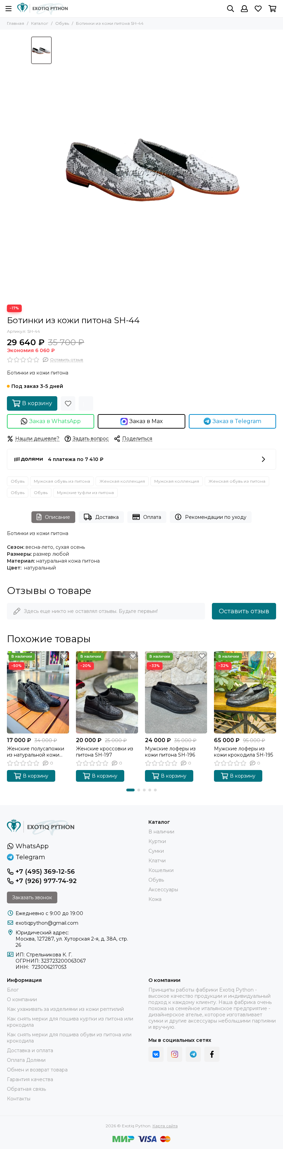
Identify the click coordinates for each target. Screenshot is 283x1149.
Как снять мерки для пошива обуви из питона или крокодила (69, 1038)
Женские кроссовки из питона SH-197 (104, 752)
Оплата (152, 517)
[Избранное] (68, 403)
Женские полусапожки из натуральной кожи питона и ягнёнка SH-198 (38, 752)
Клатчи (157, 861)
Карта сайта (165, 1125)
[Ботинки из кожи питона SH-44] (153, 167)
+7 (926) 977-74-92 (46, 881)
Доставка (107, 517)
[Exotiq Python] (42, 8)
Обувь (62, 23)
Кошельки (161, 870)
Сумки (156, 851)
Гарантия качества (30, 1079)
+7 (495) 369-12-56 (45, 871)
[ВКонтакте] (156, 1054)
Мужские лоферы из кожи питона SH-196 (170, 752)
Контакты (18, 1099)
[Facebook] (211, 1054)
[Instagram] (174, 1054)
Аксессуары (163, 889)
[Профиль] (244, 8)
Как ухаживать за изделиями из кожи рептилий (65, 1009)
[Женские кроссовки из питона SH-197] (107, 692)
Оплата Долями (26, 1060)
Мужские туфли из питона (85, 492)
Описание (57, 517)
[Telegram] (193, 1054)
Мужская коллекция (176, 481)
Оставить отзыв (244, 611)
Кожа (155, 899)
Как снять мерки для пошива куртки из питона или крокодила (70, 1022)
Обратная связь (26, 1089)
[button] (130, 790)
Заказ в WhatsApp (55, 421)
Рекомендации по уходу (215, 517)
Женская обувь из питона (236, 481)
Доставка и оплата (30, 1050)
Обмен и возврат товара (37, 1070)
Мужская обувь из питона (62, 481)
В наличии (161, 832)
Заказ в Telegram (237, 421)
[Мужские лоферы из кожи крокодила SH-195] (245, 692)
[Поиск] (230, 8)
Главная (15, 23)
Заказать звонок (32, 897)
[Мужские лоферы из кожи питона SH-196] (176, 692)
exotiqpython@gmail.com (47, 923)
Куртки (157, 841)
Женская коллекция (122, 481)
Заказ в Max (146, 421)
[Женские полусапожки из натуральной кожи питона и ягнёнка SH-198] (38, 692)
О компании (22, 999)
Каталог (39, 23)
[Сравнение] (86, 403)
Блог (13, 990)
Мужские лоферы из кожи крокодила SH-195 (243, 752)
